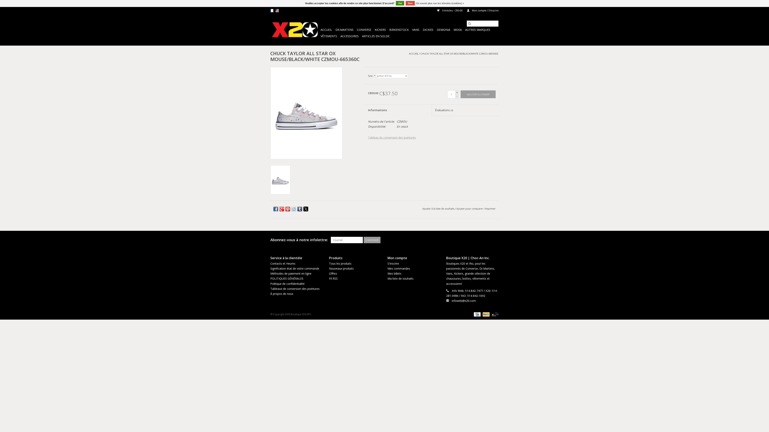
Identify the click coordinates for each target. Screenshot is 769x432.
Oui (400, 3)
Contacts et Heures (282, 263)
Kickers (380, 30)
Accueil (326, 30)
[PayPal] (485, 314)
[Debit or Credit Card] (494, 314)
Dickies (428, 30)
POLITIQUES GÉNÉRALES (286, 278)
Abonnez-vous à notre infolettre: (299, 240)
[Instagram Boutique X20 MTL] (495, 240)
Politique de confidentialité (287, 284)
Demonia (443, 30)
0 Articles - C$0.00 (452, 10)
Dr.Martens (344, 30)
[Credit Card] (476, 314)
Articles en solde (376, 36)
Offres (333, 273)
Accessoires (349, 36)
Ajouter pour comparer (470, 208)
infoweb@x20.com (464, 301)
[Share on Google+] (281, 209)
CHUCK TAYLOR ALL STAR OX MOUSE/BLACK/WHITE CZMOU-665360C (460, 53)
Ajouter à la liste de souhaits (438, 208)
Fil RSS (333, 278)
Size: (371, 76)
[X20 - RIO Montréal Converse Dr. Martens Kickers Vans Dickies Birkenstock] (294, 30)
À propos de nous (281, 294)
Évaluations (444, 110)
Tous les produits (340, 263)
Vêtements (329, 36)
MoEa (458, 30)
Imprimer (490, 208)
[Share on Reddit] (293, 209)
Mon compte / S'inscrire (485, 10)
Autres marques (477, 30)
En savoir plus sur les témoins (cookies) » (440, 3)
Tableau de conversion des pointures (392, 137)
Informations (377, 110)
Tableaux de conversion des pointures (295, 289)
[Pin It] (287, 209)
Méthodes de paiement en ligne (290, 273)
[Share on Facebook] (275, 209)
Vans (415, 30)
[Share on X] (305, 209)
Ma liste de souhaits (401, 278)
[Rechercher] (470, 23)
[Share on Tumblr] (299, 209)
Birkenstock (399, 30)
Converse (364, 30)
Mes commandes (399, 268)
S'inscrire (393, 263)
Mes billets (394, 273)
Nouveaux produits (341, 268)
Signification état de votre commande (294, 268)
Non (410, 3)
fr (272, 10)
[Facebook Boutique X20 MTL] (488, 240)
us (277, 10)
